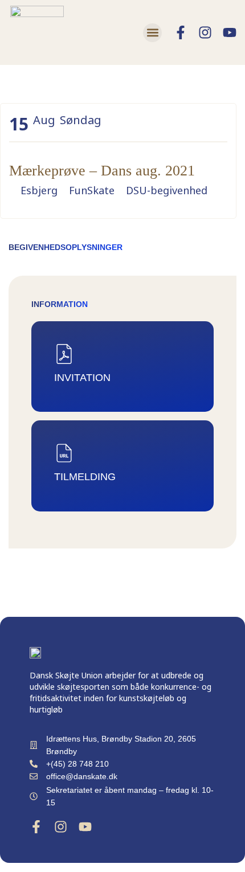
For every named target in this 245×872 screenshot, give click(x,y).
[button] (152, 32)
